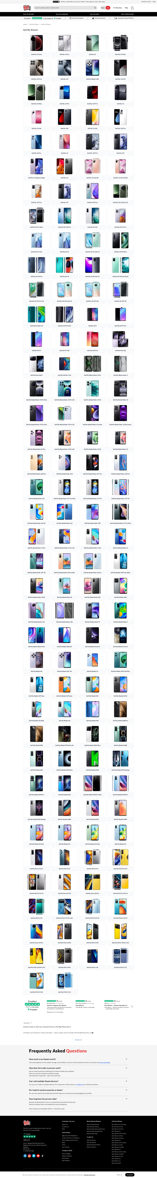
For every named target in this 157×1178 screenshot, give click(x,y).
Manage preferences (89, 1175)
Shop (102, 8)
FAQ (63, 1129)
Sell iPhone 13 (116, 1149)
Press (63, 1144)
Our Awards (66, 1147)
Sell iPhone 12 (116, 1158)
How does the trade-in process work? (45, 1068)
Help (126, 8)
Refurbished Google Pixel (94, 1131)
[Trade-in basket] (132, 7)
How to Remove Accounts (70, 1140)
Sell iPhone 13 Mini (118, 1147)
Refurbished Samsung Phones (96, 1129)
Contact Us (65, 1126)
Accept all (130, 1175)
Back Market (66, 1160)
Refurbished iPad (92, 1133)
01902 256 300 (146, 1)
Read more (78, 1040)
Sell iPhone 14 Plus (117, 1138)
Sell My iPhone (91, 1142)
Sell (108, 8)
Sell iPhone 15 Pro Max (119, 1124)
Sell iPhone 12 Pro (117, 1156)
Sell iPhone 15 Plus (117, 1129)
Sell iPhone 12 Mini (118, 1154)
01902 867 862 (29, 1151)
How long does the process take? (43, 1099)
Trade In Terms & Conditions (70, 1138)
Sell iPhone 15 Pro (117, 1126)
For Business (117, 8)
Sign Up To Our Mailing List (69, 1135)
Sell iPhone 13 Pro (117, 1145)
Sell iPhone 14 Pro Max (119, 1133)
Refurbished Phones (93, 1124)
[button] (78, 1059)
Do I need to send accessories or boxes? (46, 1090)
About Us (65, 1124)
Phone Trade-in (91, 1147)
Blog (154, 1)
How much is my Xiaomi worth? (42, 1059)
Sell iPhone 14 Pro (117, 1136)
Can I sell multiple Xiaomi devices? (43, 1081)
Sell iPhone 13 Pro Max (119, 1142)
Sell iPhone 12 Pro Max (119, 1152)
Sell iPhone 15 (116, 1131)
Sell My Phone (91, 1140)
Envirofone (65, 1158)
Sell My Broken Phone (93, 1144)
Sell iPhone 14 (116, 1140)
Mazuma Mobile (67, 1156)
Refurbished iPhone (93, 1126)
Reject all (119, 1175)
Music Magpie (66, 1153)
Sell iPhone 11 (116, 1161)
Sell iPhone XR (116, 1163)
